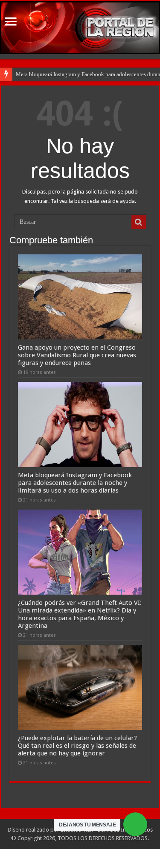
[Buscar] (138, 222)
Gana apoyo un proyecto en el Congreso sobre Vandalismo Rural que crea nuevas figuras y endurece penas (77, 355)
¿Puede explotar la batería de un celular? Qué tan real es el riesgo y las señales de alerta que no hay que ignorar (77, 745)
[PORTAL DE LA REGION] (80, 27)
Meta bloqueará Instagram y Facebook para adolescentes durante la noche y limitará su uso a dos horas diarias (75, 482)
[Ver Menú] (10, 22)
